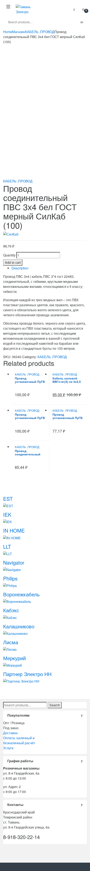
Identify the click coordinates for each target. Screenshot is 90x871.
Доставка (10, 732)
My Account (75, 9)
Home (7, 31)
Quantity (9, 255)
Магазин (18, 31)
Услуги (8, 747)
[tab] (49, 268)
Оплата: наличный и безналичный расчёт (19, 740)
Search (54, 705)
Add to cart (13, 262)
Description (20, 268)
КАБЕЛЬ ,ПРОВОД (39, 31)
